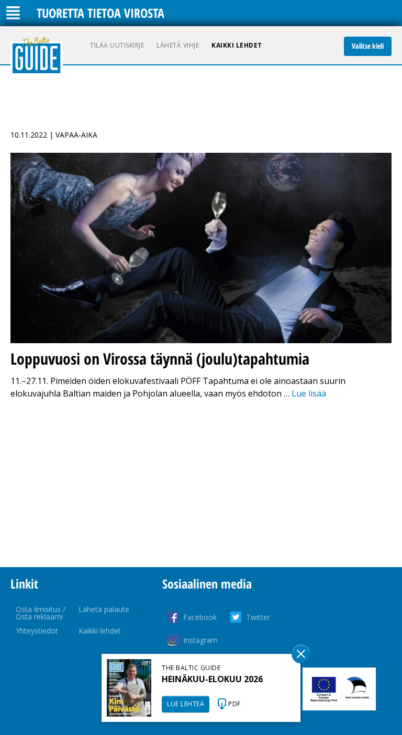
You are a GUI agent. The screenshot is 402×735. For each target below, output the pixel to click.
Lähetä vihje (178, 45)
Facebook (200, 617)
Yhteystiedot (37, 631)
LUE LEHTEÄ (185, 703)
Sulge (301, 653)
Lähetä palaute (104, 609)
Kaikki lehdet (236, 45)
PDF (234, 703)
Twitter (258, 617)
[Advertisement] (201, 483)
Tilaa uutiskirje (117, 45)
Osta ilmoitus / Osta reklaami (40, 612)
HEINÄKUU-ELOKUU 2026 (212, 679)
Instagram (200, 640)
